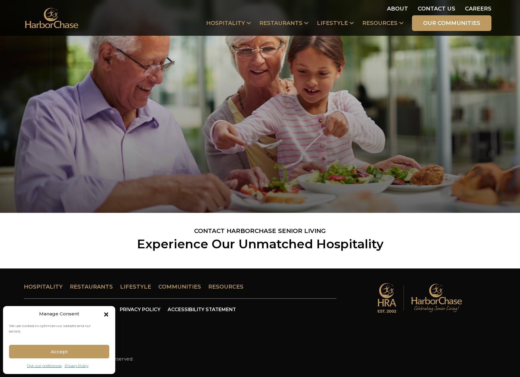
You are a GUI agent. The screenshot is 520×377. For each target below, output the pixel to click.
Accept (59, 351)
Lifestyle (332, 23)
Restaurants (280, 23)
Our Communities (451, 23)
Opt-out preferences (44, 365)
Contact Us (436, 8)
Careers (478, 8)
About (397, 8)
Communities (179, 287)
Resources (380, 23)
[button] (106, 314)
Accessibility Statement (202, 309)
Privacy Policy (76, 365)
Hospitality (225, 23)
